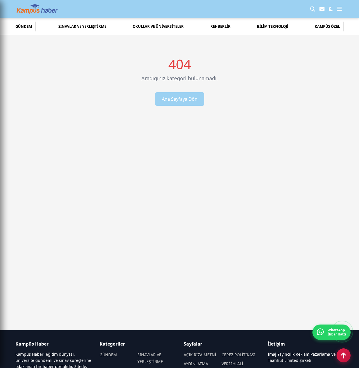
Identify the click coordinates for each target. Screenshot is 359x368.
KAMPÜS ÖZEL (327, 26)
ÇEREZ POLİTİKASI (239, 354)
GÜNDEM (23, 26)
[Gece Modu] (330, 9)
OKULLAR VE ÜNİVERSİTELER (158, 26)
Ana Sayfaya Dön (179, 99)
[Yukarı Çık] (344, 355)
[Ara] (313, 9)
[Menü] (339, 9)
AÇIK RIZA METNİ (200, 354)
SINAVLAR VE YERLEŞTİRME (82, 26)
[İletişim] (322, 9)
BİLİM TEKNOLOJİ (272, 26)
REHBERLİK (220, 26)
